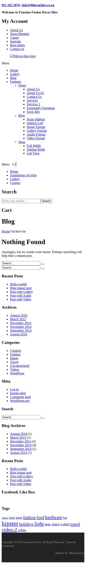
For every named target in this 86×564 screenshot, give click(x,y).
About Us (16, 30)
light (39, 523)
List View (33, 153)
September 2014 (21, 330)
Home (14, 70)
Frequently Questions (41, 108)
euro (19, 517)
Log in (14, 389)
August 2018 (18, 315)
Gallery (15, 74)
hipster (10, 523)
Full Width (34, 145)
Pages (22, 85)
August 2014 (18, 334)
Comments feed (20, 397)
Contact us (17, 49)
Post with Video (20, 299)
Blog (13, 78)
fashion (29, 517)
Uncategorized (19, 365)
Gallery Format (37, 130)
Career (14, 37)
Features (15, 81)
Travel (14, 362)
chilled (5, 518)
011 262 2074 (11, 5)
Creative (15, 350)
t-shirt (65, 524)
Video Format (36, 138)
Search (46, 201)
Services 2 (33, 104)
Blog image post (21, 288)
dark (12, 517)
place (56, 524)
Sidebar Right (36, 149)
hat (65, 517)
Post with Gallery (21, 292)
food (40, 517)
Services (32, 100)
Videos (14, 369)
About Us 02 (35, 93)
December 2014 (20, 323)
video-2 (9, 529)
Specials (15, 41)
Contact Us (34, 96)
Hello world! (18, 284)
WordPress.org (19, 400)
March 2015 (18, 319)
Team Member (19, 34)
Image (14, 358)
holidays (26, 524)
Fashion (15, 354)
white (22, 530)
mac (48, 524)
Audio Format (36, 134)
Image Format (36, 127)
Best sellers (17, 45)
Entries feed (18, 393)
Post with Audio (20, 295)
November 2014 (21, 327)
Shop (21, 142)
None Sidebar (36, 119)
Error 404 (33, 112)
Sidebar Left (35, 123)
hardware (53, 517)
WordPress (17, 373)
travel (75, 524)
